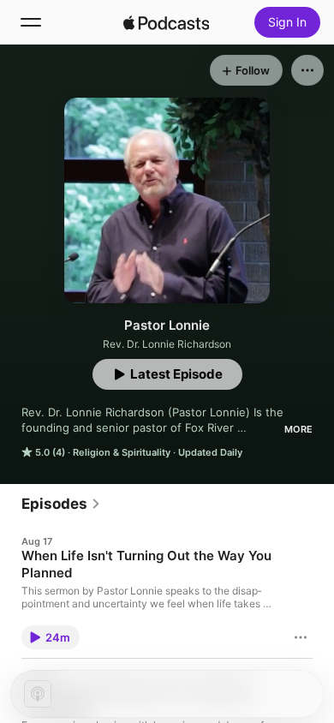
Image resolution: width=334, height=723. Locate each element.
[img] (166, 22)
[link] (61, 503)
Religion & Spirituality (121, 452)
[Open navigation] (31, 22)
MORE (298, 429)
